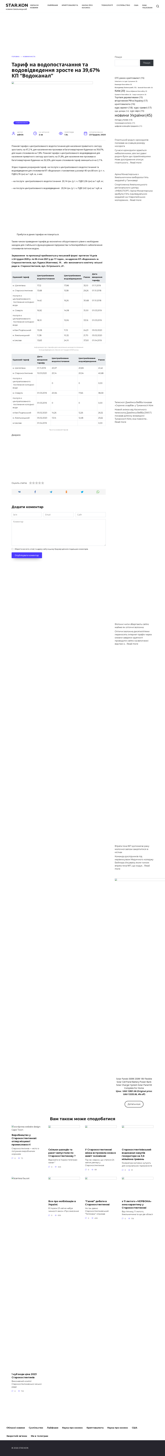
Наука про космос (72, 1428)
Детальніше (134, 1104)
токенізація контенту (125, 123)
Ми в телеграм (39, 1436)
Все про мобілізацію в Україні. (62, 1203)
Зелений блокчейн (145, 87)
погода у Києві (123, 119)
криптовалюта (125, 104)
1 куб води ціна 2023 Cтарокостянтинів (24, 1376)
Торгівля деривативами (129, 97)
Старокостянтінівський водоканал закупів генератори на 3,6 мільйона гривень (136, 1154)
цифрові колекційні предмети (128, 126)
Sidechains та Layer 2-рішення (126, 81)
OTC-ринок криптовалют (129, 78)
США (136, 5)
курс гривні (142, 107)
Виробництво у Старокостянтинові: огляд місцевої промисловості (24, 1140)
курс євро (137, 111)
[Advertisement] (59, 211)
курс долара (122, 111)
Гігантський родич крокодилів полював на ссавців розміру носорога (131, 143)
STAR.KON (17, 5)
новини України (133, 115)
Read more (136, 162)
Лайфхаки (52, 5)
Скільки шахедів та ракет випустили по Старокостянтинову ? (62, 1152)
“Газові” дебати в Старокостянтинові (97, 1203)
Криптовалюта (70, 5)
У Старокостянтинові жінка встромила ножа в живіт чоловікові (100, 1152)
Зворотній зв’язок (16, 1436)
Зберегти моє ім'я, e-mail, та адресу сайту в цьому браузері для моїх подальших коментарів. (51, 549)
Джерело (16, 435)
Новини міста (22, 123)
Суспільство (123, 5)
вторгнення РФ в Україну (131, 100)
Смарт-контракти (139, 94)
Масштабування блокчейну (136, 91)
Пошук (118, 57)
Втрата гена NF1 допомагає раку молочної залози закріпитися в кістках (132, 849)
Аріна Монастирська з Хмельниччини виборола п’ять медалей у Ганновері (131, 177)
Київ (120, 90)
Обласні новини (15, 1428)
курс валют (124, 107)
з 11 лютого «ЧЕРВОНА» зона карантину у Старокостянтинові (136, 1204)
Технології (107, 5)
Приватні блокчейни (123, 94)
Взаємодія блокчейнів (123, 84)
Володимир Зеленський (126, 87)
